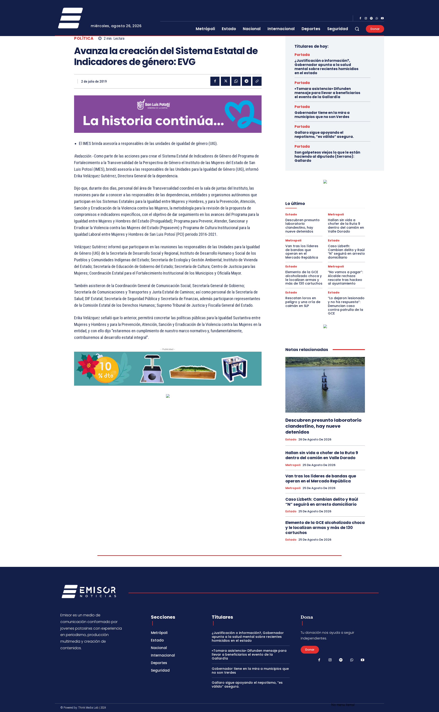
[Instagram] (366, 18)
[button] (356, 28)
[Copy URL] (257, 81)
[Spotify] (371, 18)
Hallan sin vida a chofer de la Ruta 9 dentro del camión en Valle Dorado (346, 226)
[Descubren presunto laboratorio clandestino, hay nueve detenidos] (325, 385)
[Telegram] (246, 81)
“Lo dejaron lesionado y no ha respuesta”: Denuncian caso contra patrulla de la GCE (346, 306)
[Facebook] (360, 18)
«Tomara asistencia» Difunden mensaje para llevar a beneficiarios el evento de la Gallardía (327, 92)
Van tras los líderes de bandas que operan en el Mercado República (301, 252)
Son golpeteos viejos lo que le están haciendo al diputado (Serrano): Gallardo (327, 156)
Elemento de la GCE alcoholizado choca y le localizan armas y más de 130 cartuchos (303, 278)
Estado (291, 214)
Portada (302, 54)
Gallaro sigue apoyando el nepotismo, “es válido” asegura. (324, 134)
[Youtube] (382, 18)
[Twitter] (225, 81)
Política (84, 38)
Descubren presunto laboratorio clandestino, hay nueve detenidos (302, 226)
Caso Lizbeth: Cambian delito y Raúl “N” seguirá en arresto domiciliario (346, 252)
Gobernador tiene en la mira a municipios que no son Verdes (322, 114)
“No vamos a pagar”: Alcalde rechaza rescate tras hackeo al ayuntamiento (345, 278)
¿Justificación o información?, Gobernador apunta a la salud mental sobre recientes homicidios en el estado (326, 66)
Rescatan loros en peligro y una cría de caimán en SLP (302, 302)
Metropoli (336, 214)
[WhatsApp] (377, 18)
